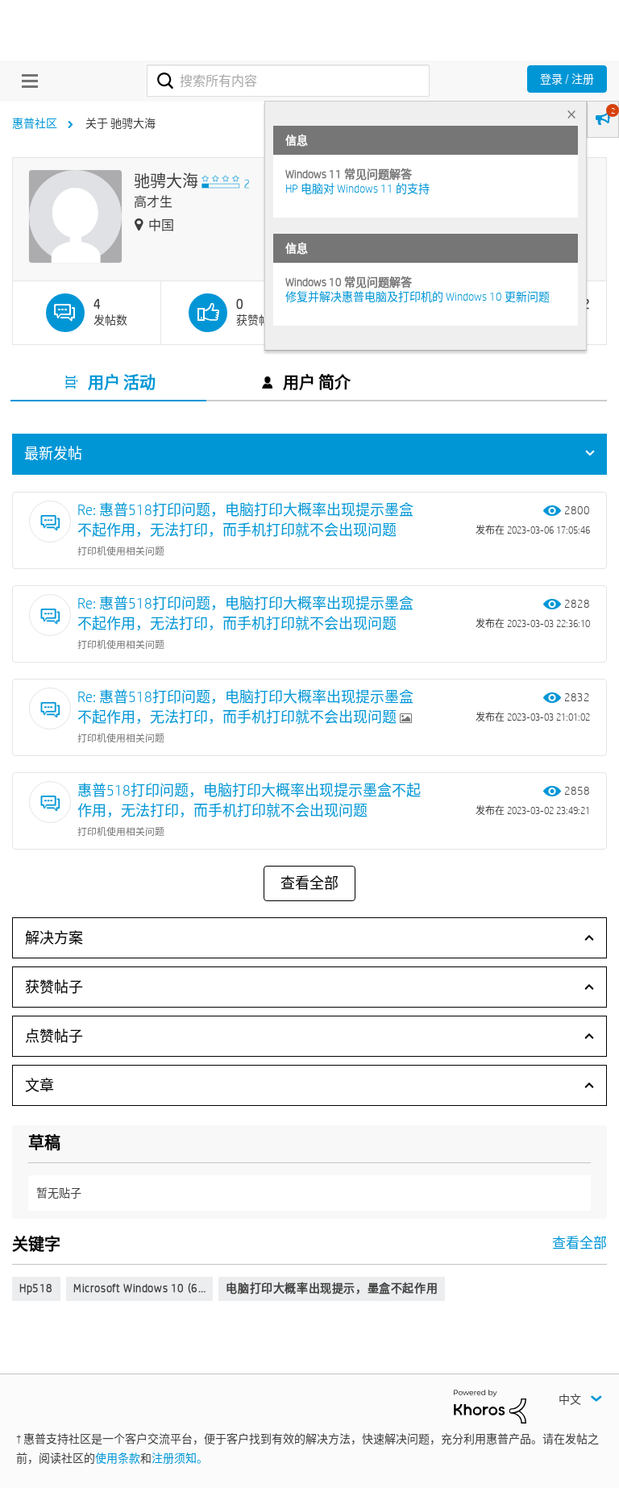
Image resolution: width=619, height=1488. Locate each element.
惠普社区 (34, 123)
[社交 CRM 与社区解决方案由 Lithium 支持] (490, 1405)
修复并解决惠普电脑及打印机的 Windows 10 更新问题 (417, 296)
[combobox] (288, 80)
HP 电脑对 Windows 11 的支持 (357, 188)
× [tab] (571, 114)
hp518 (36, 1288)
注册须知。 (180, 1458)
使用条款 (117, 1458)
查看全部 (309, 883)
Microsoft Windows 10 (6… (139, 1288)
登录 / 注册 (567, 79)
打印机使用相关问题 (120, 550)
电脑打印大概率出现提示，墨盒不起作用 (332, 1288)
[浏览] (25, 80)
